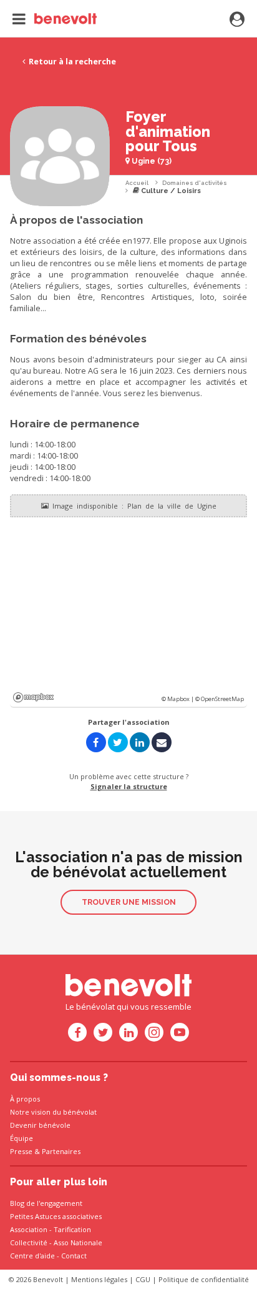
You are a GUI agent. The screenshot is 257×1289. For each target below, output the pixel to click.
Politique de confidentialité (203, 1279)
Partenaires (61, 1151)
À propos (25, 1098)
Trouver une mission (129, 902)
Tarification (72, 1229)
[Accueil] (54, 18)
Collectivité (28, 1242)
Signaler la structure (128, 786)
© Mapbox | (178, 699)
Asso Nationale (78, 1242)
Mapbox (33, 697)
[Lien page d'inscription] (237, 20)
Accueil (136, 182)
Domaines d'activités (194, 182)
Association (28, 1229)
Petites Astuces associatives (56, 1216)
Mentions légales (99, 1279)
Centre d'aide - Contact (48, 1255)
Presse (21, 1151)
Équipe (21, 1138)
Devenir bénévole (40, 1125)
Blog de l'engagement (46, 1203)
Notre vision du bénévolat (53, 1112)
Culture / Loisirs (170, 191)
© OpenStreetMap (219, 699)
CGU (142, 1279)
